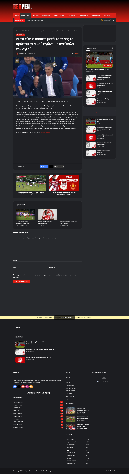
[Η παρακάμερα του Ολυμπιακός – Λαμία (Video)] (69, 214)
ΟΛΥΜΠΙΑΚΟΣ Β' (19, 424)
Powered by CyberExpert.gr (43, 471)
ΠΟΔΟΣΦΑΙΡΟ (25, 15)
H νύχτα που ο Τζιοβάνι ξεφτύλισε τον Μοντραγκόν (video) (83, 426)
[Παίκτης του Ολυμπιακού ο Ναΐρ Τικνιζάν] (91, 93)
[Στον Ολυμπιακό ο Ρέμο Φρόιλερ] (91, 101)
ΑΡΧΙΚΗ (16, 15)
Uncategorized (18, 402)
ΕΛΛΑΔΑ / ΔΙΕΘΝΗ (59, 15)
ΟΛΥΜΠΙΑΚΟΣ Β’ (72, 15)
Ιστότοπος (52, 267)
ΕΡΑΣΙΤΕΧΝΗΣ (46, 15)
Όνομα (15, 260)
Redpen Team (22, 53)
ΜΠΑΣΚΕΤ (36, 15)
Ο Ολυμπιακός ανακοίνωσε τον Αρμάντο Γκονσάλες (40, 349)
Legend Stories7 (18, 427)
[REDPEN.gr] (22, 7)
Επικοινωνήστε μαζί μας (38, 393)
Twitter (17, 327)
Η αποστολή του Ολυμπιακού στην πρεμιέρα (38, 20)
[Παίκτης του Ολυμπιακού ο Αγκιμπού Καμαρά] (47, 214)
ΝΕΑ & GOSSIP (96, 15)
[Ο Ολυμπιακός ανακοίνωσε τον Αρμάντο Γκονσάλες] (91, 78)
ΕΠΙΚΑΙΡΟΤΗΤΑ (18, 422)
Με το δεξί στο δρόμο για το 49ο (97, 69)
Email (15, 267)
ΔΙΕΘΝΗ (16, 410)
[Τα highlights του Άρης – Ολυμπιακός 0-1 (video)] (25, 214)
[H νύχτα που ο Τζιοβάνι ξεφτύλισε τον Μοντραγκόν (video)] (70, 427)
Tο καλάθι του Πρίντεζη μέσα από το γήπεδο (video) (83, 410)
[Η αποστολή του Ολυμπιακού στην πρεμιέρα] (91, 85)
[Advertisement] (82, 6)
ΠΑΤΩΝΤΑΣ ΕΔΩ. (46, 132)
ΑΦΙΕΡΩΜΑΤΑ (84, 15)
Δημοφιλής (99, 113)
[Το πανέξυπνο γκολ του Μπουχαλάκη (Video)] (70, 419)
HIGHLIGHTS (106, 15)
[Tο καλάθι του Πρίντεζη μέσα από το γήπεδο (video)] (70, 410)
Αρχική (19, 31)
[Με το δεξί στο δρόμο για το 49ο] (91, 121)
